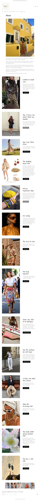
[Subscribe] (15, 494)
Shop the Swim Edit (27, 332)
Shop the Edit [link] (26, 127)
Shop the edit (26, 92)
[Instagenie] (33, 489)
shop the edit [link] (26, 201)
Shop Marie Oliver (26, 151)
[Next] (33, 485)
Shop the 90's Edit (26, 361)
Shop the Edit (26, 178)
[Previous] (6, 485)
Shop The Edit (26, 388)
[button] (34, 6)
